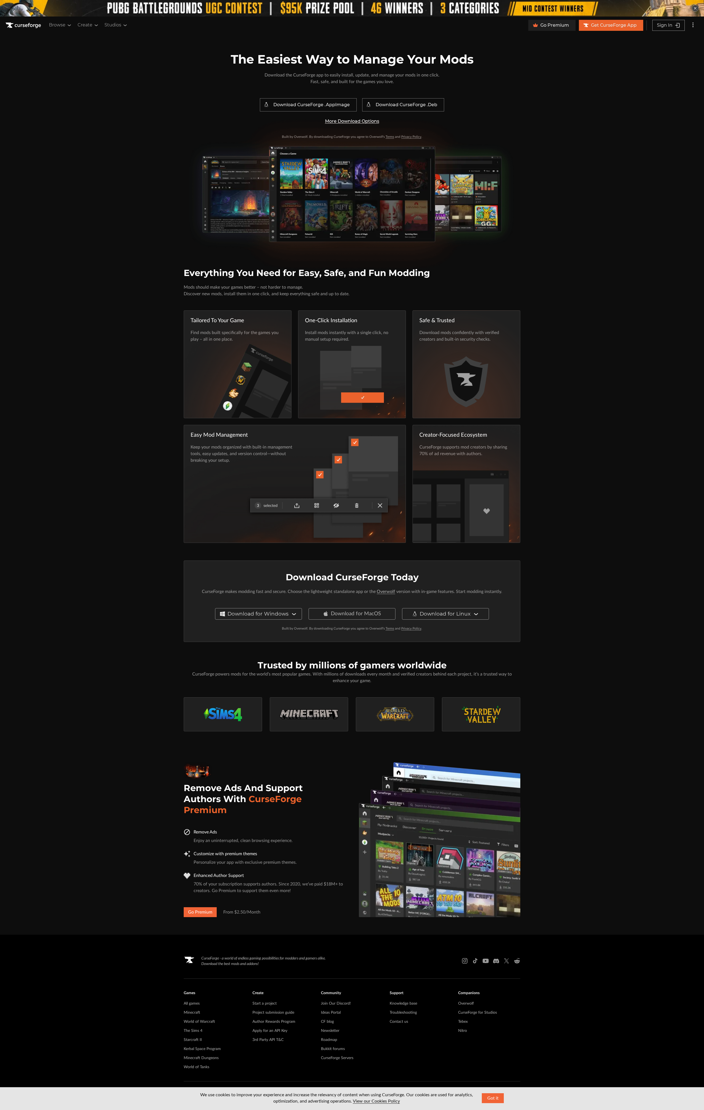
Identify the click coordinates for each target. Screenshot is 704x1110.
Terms (390, 136)
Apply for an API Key (269, 1031)
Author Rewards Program (273, 1022)
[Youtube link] (485, 961)
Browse (57, 25)
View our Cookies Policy (376, 1101)
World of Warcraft (199, 1022)
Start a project (264, 1003)
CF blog (327, 1022)
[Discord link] (496, 961)
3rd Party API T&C (268, 1040)
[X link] (506, 961)
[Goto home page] (24, 25)
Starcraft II (193, 1040)
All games (192, 1003)
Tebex (463, 1022)
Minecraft (192, 1013)
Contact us (399, 1022)
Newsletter (330, 1031)
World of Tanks (196, 1067)
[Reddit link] (517, 961)
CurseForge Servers (337, 1058)
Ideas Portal (331, 1013)
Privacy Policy (411, 136)
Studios (113, 25)
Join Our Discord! (336, 1003)
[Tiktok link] (475, 961)
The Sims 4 (193, 1031)
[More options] (693, 25)
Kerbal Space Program (202, 1049)
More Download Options (352, 121)
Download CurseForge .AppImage (311, 104)
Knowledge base (403, 1003)
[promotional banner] (352, 8)
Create (85, 25)
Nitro (462, 1031)
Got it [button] (493, 1098)
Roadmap (329, 1040)
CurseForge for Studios (477, 1013)
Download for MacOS (356, 613)
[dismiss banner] (695, 8)
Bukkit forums (333, 1049)
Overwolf (386, 591)
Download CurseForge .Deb (406, 104)
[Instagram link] (464, 961)
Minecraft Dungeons (201, 1058)
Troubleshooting (403, 1013)
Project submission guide (273, 1013)
